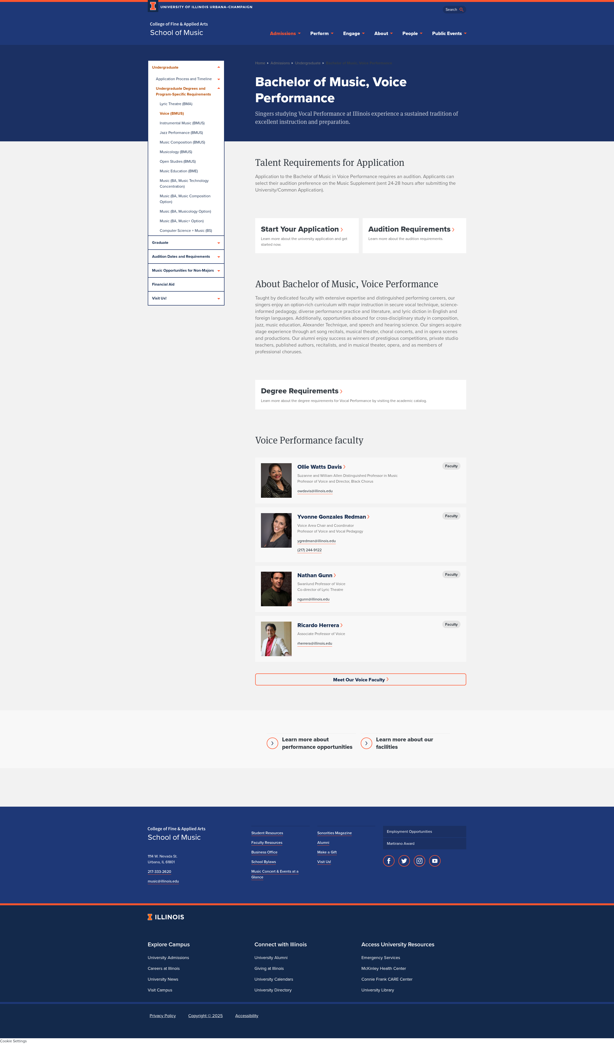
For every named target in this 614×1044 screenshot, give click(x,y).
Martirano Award (400, 843)
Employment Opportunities (409, 831)
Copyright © (205, 1016)
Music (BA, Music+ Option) (182, 221)
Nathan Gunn (314, 575)
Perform (319, 33)
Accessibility (246, 1016)
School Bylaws (263, 861)
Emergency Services (380, 957)
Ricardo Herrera (318, 625)
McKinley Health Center (383, 968)
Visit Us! (159, 298)
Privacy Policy (163, 1016)
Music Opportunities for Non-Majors (183, 270)
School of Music (176, 32)
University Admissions (168, 957)
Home (260, 63)
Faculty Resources (266, 842)
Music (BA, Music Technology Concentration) (184, 183)
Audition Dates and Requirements (181, 256)
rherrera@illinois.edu (314, 643)
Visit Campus (160, 990)
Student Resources (267, 833)
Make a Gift (327, 852)
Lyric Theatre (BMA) (176, 104)
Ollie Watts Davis (319, 466)
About (381, 33)
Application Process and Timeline (184, 79)
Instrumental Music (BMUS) (182, 123)
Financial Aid (163, 284)
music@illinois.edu (163, 881)
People (410, 33)
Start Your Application (300, 229)
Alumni (323, 842)
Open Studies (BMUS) (178, 161)
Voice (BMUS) (172, 113)
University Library (377, 990)
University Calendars (273, 979)
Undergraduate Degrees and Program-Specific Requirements (183, 91)
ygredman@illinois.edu (316, 541)
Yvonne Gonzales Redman (331, 516)
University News (163, 979)
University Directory (273, 990)
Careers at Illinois (164, 968)
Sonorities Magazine (334, 833)
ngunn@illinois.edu (313, 599)
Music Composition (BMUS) (182, 142)
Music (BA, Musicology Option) (185, 211)
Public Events (447, 33)
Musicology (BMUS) (176, 152)
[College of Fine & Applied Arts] (198, 24)
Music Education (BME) (179, 171)
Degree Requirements (299, 390)
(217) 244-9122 (309, 550)
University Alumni (271, 957)
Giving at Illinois (269, 968)
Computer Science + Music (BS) (186, 230)
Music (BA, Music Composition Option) (185, 198)
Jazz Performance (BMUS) (181, 132)
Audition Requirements (409, 229)
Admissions (283, 33)
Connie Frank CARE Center (387, 979)
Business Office (264, 852)
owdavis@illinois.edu (315, 491)
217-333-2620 (159, 871)
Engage (351, 33)
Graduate (160, 242)
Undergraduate (165, 67)
